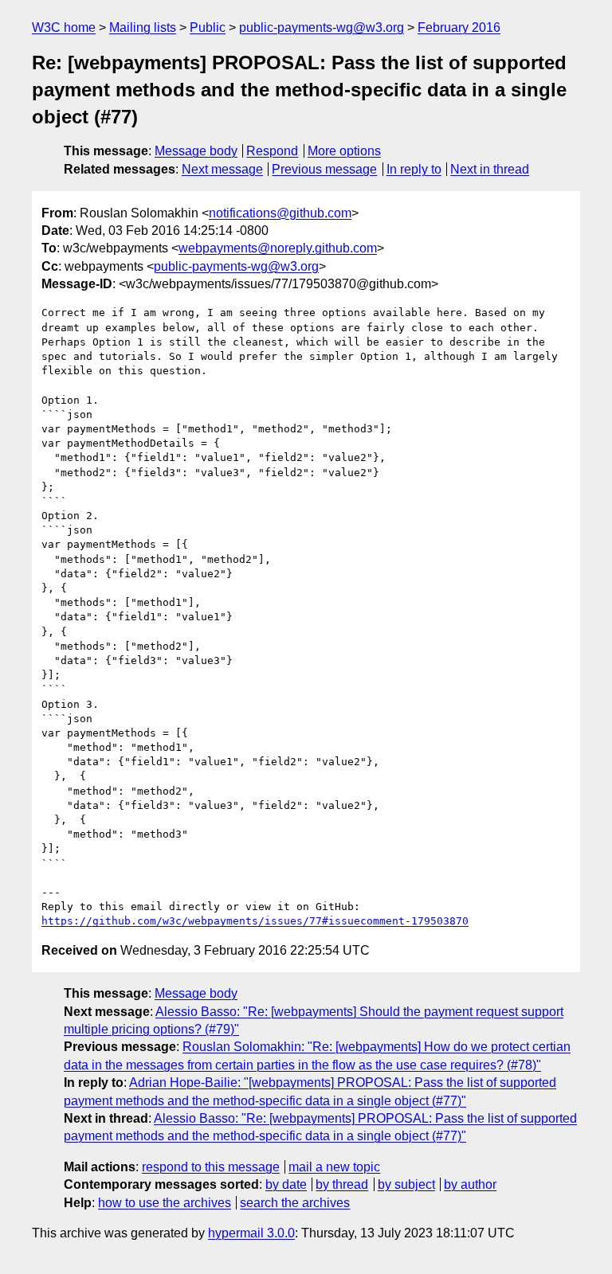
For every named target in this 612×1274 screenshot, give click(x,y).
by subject (406, 1184)
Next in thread (489, 169)
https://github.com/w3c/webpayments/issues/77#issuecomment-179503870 (255, 921)
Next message (222, 169)
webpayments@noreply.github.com (277, 248)
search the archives (295, 1203)
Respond (272, 151)
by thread (342, 1184)
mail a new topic (334, 1167)
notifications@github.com (280, 213)
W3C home (64, 27)
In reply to (413, 169)
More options (344, 151)
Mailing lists (142, 27)
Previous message (324, 169)
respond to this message (211, 1167)
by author (470, 1184)
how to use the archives (164, 1203)
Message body (196, 151)
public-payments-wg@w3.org (321, 27)
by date (286, 1184)
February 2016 (459, 27)
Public (208, 27)
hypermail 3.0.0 (251, 1233)
